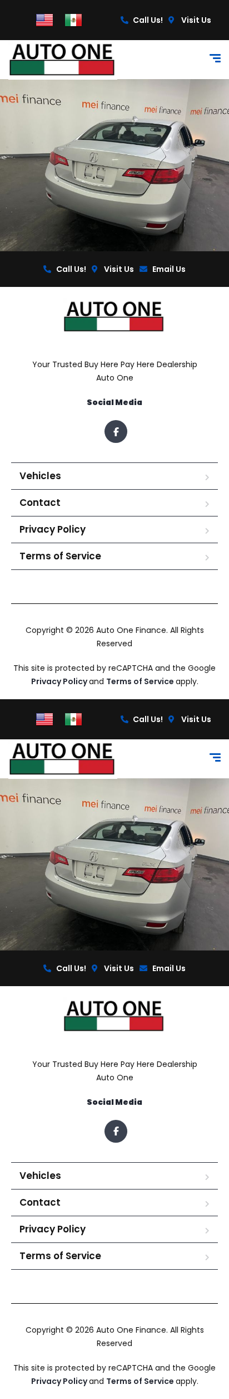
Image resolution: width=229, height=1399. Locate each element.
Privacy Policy (52, 529)
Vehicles (40, 475)
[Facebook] (115, 431)
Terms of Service (60, 556)
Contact (40, 502)
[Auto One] (62, 60)
